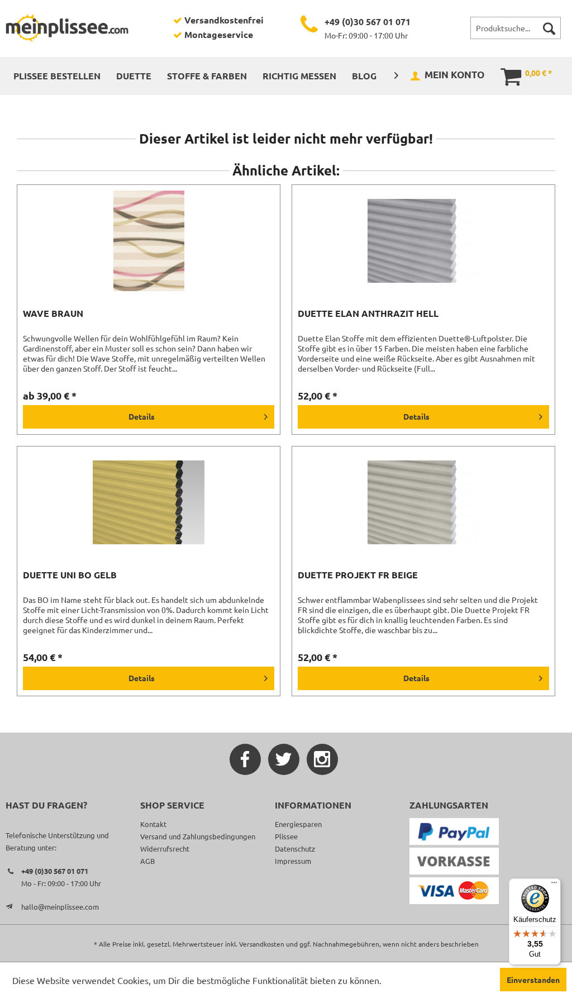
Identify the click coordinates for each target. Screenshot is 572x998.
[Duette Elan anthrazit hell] (423, 241)
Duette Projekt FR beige (358, 575)
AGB (147, 861)
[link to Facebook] (245, 759)
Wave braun (53, 313)
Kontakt (153, 824)
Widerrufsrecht (164, 848)
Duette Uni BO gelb (70, 575)
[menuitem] (515, 28)
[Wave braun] (148, 241)
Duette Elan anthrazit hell (368, 313)
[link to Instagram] (322, 759)
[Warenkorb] (503, 75)
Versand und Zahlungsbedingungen (197, 836)
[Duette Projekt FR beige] (423, 502)
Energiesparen (298, 824)
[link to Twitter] (283, 759)
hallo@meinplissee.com (60, 906)
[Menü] (554, 885)
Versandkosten (261, 943)
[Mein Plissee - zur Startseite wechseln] (67, 28)
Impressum (293, 861)
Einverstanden (533, 980)
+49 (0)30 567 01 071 (368, 21)
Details (141, 416)
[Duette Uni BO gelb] (148, 502)
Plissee (286, 836)
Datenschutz (295, 848)
